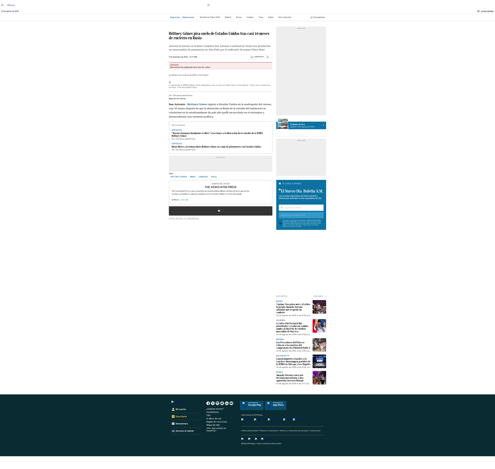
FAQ (208, 415)
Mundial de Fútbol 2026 (210, 17)
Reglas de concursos (216, 422)
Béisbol (228, 17)
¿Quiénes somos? (215, 409)
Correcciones (315, 431)
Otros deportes (284, 17)
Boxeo (239, 17)
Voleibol (250, 17)
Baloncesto (188, 17)
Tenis (261, 17)
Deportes (175, 17)
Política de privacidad (249, 431)
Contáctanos (212, 412)
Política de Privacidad (314, 220)
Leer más (184, 199)
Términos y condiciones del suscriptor (293, 431)
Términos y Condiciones (290, 222)
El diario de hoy (213, 418)
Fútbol (270, 17)
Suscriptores (319, 17)
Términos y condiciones (268, 431)
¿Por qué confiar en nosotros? (216, 429)
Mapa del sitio (213, 425)
